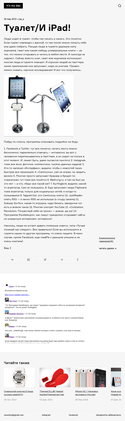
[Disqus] (45, 312)
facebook (73, 415)
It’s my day (13, 5)
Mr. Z (21, 19)
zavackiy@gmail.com (14, 415)
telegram (46, 415)
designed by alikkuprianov (108, 415)
